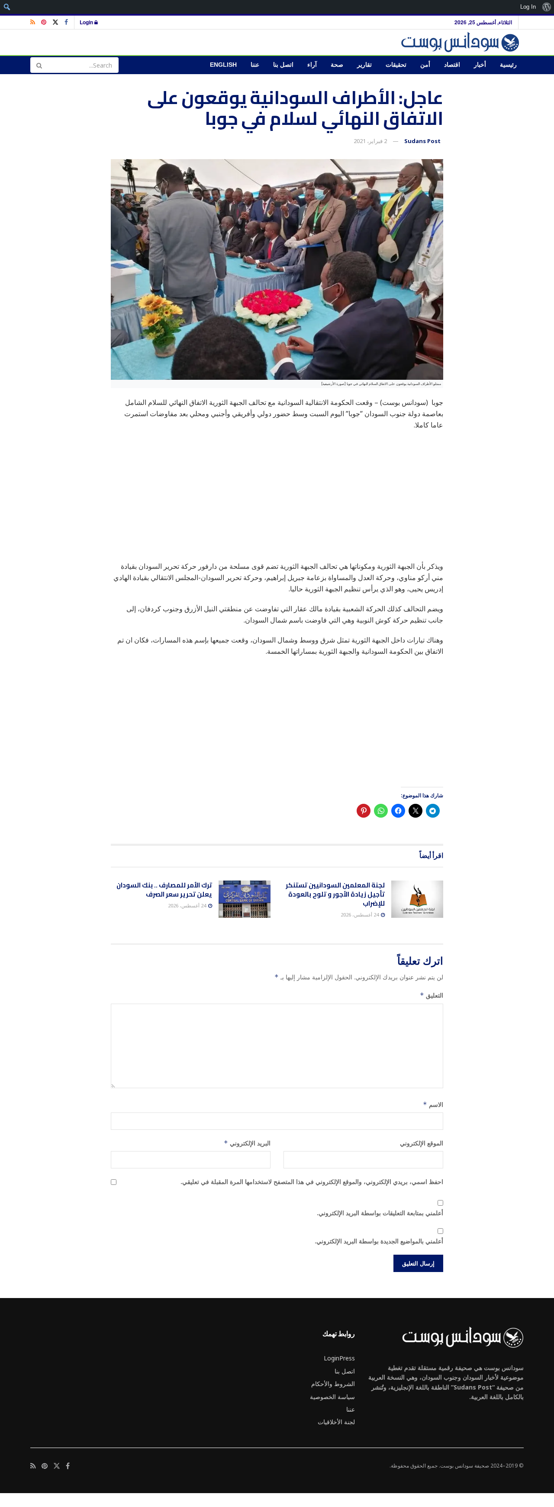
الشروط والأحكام (333, 1384)
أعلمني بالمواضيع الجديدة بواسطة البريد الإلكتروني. (379, 1241)
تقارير (364, 64)
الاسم (433, 1104)
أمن (425, 64)
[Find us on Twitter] (55, 22)
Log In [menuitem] (528, 6)
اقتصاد (452, 64)
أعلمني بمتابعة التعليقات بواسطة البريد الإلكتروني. (380, 1213)
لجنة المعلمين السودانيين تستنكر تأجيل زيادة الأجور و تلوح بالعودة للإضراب (335, 894)
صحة (337, 64)
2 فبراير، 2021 (370, 141)
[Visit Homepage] (461, 42)
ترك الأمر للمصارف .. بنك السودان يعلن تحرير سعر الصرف (164, 889)
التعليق (431, 995)
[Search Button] (39, 65)
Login (87, 22)
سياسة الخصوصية (332, 1397)
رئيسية (508, 64)
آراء (312, 64)
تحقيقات (396, 64)
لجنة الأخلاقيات (336, 1422)
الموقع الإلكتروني (421, 1143)
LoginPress (339, 1358)
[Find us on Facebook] (66, 22)
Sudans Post (422, 141)
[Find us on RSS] (32, 22)
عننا (255, 64)
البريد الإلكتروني (247, 1143)
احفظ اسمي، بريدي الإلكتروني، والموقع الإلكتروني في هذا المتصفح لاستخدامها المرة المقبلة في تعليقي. (311, 1182)
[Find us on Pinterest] (43, 22)
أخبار (480, 64)
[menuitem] (546, 7)
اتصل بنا (283, 64)
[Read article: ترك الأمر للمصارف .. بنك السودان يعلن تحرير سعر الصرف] (245, 899)
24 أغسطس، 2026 (360, 914)
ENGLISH (223, 64)
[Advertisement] (277, 500)
